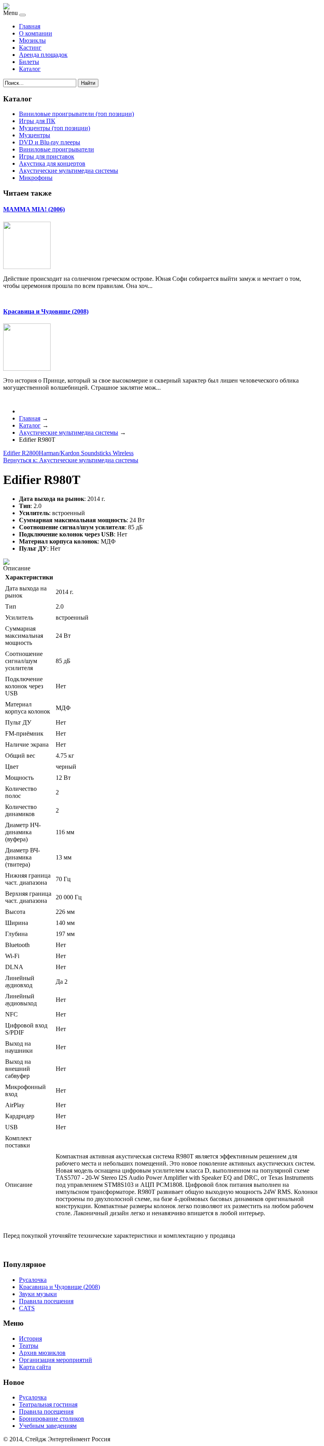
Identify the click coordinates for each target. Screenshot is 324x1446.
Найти (88, 83)
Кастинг (30, 47)
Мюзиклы (32, 40)
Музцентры (34, 135)
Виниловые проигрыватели (56, 149)
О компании (35, 33)
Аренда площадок (43, 54)
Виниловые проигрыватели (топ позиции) (76, 113)
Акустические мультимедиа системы (68, 170)
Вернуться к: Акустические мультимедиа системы (70, 460)
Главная (29, 26)
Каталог (30, 68)
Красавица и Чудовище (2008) (46, 311)
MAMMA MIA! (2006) (34, 209)
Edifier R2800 (21, 453)
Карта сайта (35, 1367)
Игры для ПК (37, 121)
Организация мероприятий (55, 1359)
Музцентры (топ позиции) (54, 128)
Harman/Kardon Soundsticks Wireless (86, 453)
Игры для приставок (46, 156)
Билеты (29, 61)
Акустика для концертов (52, 163)
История (30, 1338)
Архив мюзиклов (42, 1352)
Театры (28, 1345)
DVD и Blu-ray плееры (49, 142)
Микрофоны (36, 177)
